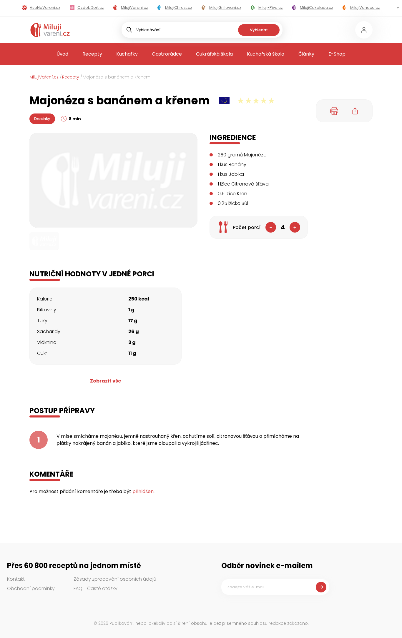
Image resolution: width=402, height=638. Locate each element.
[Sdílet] (355, 111)
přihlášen (143, 491)
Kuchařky (127, 54)
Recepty (92, 54)
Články (306, 54)
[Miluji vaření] (50, 30)
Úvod (62, 54)
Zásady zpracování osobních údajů (115, 579)
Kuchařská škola (265, 54)
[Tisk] (334, 111)
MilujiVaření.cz (44, 77)
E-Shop (336, 54)
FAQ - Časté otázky (95, 588)
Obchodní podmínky (31, 588)
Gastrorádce (167, 54)
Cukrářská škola (214, 54)
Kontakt (16, 579)
